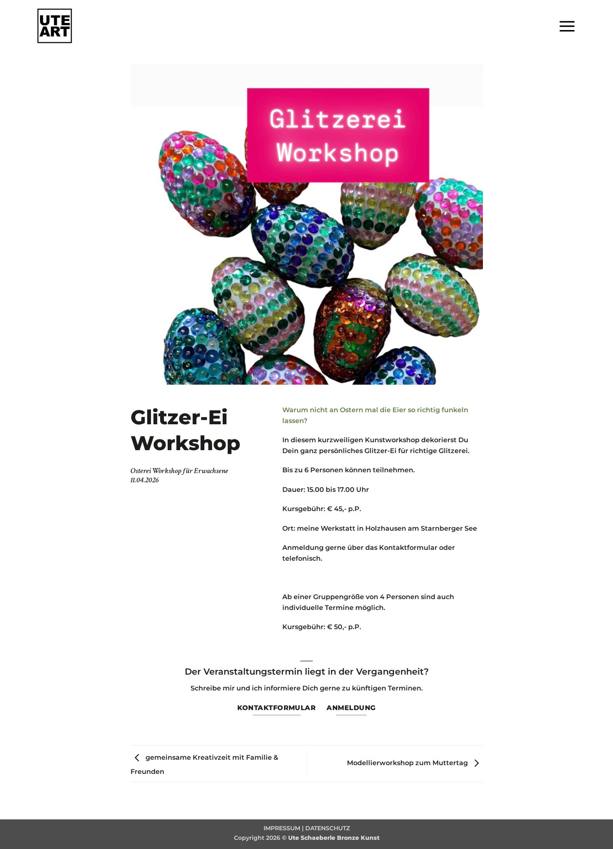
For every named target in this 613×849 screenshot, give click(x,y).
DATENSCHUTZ (327, 828)
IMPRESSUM (282, 828)
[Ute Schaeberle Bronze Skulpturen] (57, 26)
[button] (567, 26)
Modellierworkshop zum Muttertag (408, 763)
